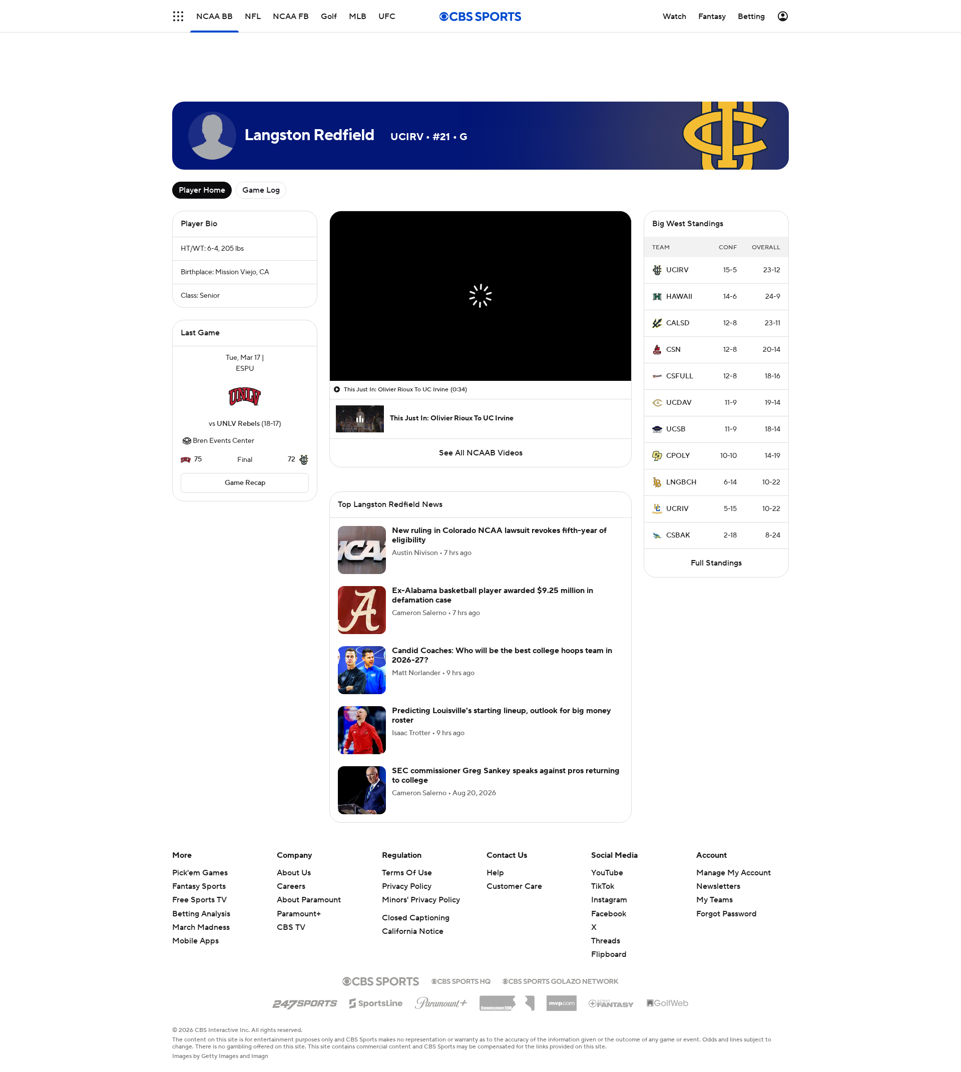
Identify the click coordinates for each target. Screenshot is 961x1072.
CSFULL (679, 331)
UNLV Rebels (238, 378)
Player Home (202, 145)
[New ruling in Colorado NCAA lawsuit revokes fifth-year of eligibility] (362, 493)
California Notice (412, 874)
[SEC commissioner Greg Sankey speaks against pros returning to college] (362, 733)
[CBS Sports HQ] (461, 923)
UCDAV (679, 357)
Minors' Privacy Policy (421, 843)
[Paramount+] (441, 944)
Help (495, 816)
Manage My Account (733, 816)
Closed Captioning (415, 861)
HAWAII (679, 251)
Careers (291, 829)
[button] (178, 16)
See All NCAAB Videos (481, 408)
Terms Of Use (407, 816)
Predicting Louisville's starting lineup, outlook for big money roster (501, 658)
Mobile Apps (195, 884)
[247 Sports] (304, 944)
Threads (605, 884)
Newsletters (718, 829)
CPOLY (678, 410)
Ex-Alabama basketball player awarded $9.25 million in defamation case (492, 538)
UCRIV (677, 463)
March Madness (201, 870)
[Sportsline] (376, 945)
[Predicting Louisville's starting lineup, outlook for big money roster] (362, 673)
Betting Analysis (201, 857)
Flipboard (609, 897)
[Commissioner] (507, 942)
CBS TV (291, 870)
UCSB (676, 384)
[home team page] (245, 351)
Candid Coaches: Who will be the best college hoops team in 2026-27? (502, 598)
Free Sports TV (199, 843)
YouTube (607, 816)
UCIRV (677, 225)
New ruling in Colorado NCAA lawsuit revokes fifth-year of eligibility (499, 478)
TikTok (602, 829)
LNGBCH (681, 437)
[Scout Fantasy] (612, 946)
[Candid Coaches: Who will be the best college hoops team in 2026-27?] (362, 613)
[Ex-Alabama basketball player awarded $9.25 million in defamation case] (362, 553)
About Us (294, 816)
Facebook (608, 857)
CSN (673, 304)
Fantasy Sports (199, 829)
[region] (480, 251)
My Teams (714, 843)
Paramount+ (299, 857)
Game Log (261, 145)
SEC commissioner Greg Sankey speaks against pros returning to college (506, 718)
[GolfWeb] (668, 946)
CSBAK (678, 490)
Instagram (609, 843)
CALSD (678, 278)
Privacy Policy (406, 829)
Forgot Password (726, 857)
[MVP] (562, 942)
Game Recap (245, 437)
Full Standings (716, 518)
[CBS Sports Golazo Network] (561, 923)
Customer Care (514, 829)
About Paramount (309, 843)
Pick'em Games (200, 816)
